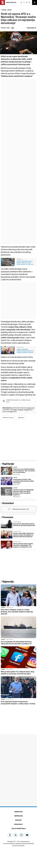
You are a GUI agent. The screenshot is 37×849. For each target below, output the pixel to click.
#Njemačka (21, 417)
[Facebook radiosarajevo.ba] (10, 835)
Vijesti (4, 10)
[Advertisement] (18, 161)
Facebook (20, 409)
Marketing (18, 812)
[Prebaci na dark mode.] (21, 2)
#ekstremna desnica (8, 417)
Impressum (18, 816)
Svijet (9, 10)
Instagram (27, 409)
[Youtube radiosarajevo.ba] (27, 835)
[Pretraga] (24, 2)
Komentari (8, 503)
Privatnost (18, 824)
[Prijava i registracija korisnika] (26, 2)
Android (29, 408)
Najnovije (8, 581)
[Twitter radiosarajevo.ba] (16, 835)
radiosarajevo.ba (25, 841)
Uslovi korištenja (19, 828)
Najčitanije (8, 463)
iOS (33, 408)
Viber (11, 411)
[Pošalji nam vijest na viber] (21, 835)
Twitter (15, 409)
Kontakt (18, 820)
